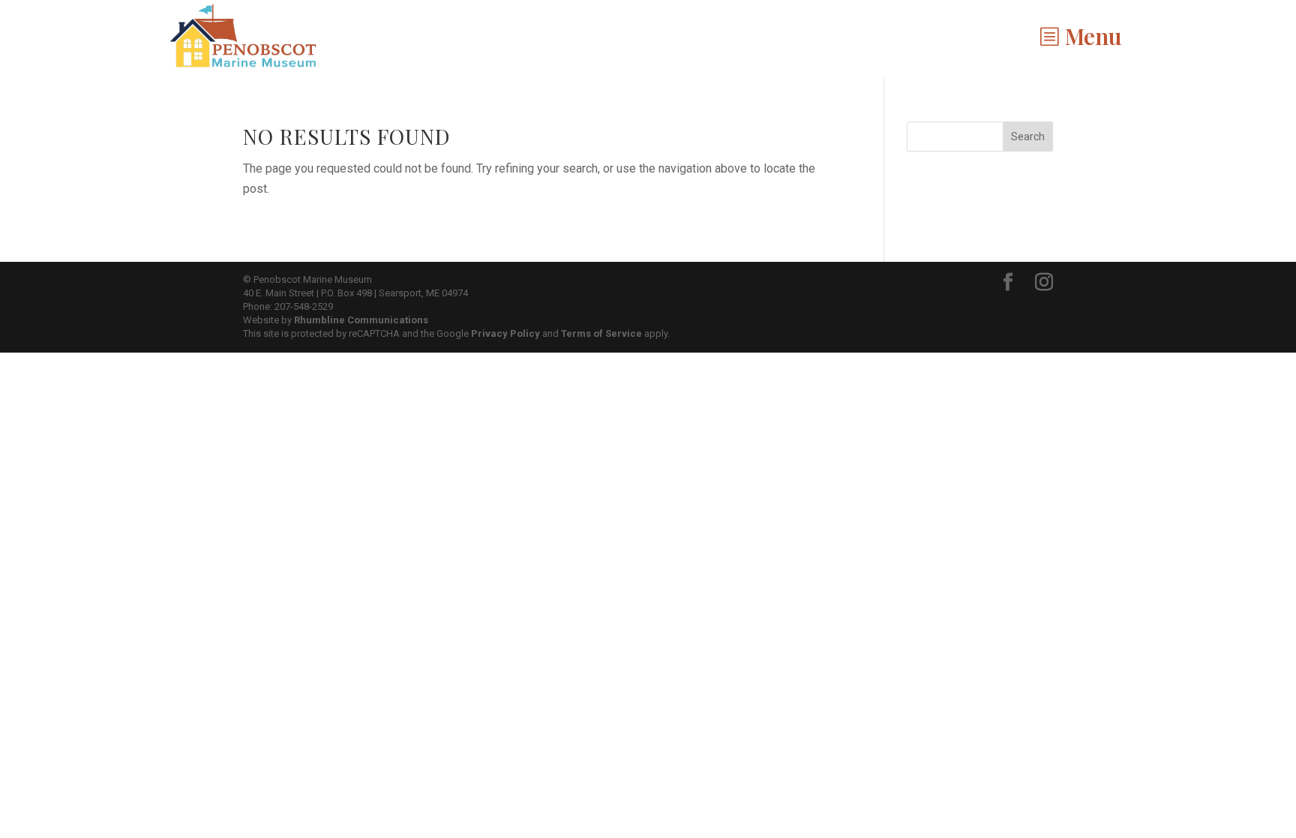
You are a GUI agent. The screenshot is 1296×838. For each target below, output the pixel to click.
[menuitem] (1080, 36)
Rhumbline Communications (361, 320)
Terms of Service (601, 333)
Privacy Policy (505, 333)
